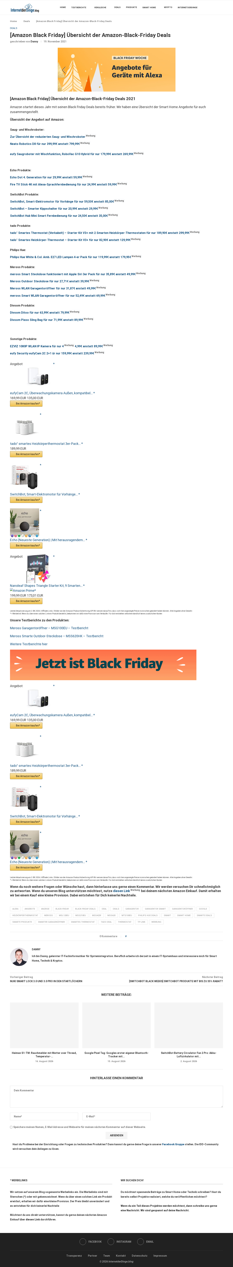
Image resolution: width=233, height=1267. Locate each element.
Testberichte (78, 7)
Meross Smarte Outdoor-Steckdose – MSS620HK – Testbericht (56, 636)
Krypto (168, 7)
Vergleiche (100, 7)
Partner (92, 1255)
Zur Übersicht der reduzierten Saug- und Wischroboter (47, 137)
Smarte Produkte (22, 922)
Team (106, 1255)
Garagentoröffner (182, 909)
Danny (34, 41)
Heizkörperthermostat (25, 915)
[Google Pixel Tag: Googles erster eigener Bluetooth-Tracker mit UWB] (116, 1025)
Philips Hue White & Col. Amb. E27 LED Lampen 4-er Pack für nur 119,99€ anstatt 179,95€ (70, 257)
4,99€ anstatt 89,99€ (89, 346)
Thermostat (124, 922)
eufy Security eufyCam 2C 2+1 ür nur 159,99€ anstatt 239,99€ (52, 353)
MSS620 (111, 915)
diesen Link (121, 891)
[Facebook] (212, 7)
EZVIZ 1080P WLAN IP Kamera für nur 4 (37, 346)
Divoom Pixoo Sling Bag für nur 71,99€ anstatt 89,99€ (46, 320)
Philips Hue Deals (148, 915)
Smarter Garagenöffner (51, 922)
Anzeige (45, 909)
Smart (167, 915)
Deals (117, 7)
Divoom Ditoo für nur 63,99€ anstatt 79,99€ (39, 312)
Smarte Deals (204, 915)
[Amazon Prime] (23, 590)
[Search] (221, 7)
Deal (104, 909)
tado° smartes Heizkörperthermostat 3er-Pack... (45, 444)
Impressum (160, 1255)
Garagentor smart (155, 909)
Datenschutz (139, 1255)
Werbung (156, 922)
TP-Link (141, 922)
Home (63, 7)
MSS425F (96, 915)
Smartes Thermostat (83, 922)
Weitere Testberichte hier (29, 644)
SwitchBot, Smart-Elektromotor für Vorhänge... (44, 494)
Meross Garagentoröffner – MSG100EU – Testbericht (49, 628)
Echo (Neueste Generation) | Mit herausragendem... (48, 540)
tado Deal (106, 922)
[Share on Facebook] (130, 936)
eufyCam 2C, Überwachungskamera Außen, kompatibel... (51, 393)
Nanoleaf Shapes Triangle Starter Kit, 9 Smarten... (46, 586)
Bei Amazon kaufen (27, 403)
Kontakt (121, 1255)
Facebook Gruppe (173, 1144)
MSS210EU (80, 915)
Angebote (30, 909)
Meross (48, 915)
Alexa (15, 909)
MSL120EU (64, 915)
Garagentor (132, 909)
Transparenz (74, 1255)
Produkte (131, 7)
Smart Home (149, 7)
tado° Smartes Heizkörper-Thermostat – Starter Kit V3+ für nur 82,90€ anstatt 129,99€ (70, 240)
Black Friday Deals (85, 909)
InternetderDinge (187, 7)
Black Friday (62, 909)
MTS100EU (127, 915)
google (203, 909)
